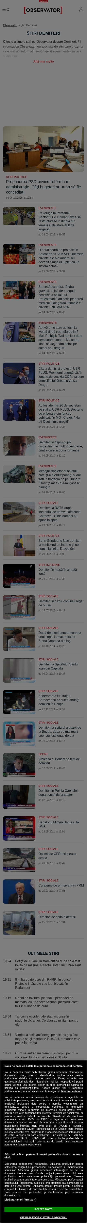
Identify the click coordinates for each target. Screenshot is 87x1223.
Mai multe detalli (71, 1091)
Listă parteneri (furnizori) (20, 1199)
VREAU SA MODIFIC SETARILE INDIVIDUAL (43, 1217)
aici (34, 1125)
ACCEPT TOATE (43, 1209)
